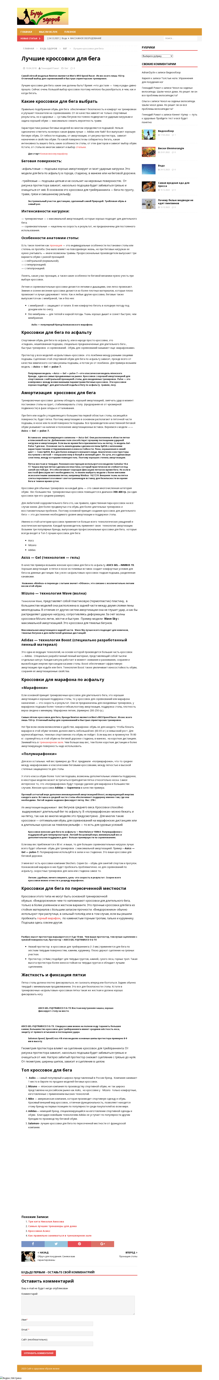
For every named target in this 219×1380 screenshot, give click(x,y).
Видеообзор (173, 72)
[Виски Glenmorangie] (149, 152)
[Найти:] (180, 38)
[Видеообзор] (149, 134)
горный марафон (48, 918)
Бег (66, 68)
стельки (81, 147)
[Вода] (149, 169)
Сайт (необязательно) (34, 1339)
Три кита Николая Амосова (46, 1221)
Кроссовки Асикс (39, 1231)
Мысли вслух (48, 31)
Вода (161, 165)
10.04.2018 (31, 68)
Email (24, 1329)
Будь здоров (48, 48)
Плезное (70, 31)
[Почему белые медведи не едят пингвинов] (149, 204)
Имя (23, 1319)
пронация (56, 245)
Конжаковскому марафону (54, 153)
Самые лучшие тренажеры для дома (52, 1226)
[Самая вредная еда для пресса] (149, 186)
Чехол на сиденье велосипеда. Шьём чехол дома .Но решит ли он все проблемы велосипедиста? (169, 91)
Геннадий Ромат (50, 68)
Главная (26, 31)
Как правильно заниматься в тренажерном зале (60, 1235)
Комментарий (29, 1293)
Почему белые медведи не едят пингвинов (175, 202)
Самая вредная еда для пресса (173, 184)
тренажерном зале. (51, 742)
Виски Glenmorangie (171, 148)
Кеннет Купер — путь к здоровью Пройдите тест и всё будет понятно (169, 118)
